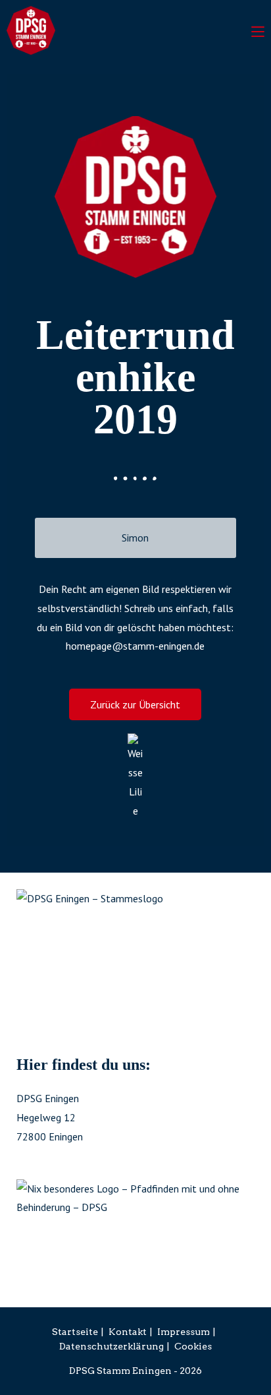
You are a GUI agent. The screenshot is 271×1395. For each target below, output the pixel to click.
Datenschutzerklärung (111, 1346)
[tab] (135, 538)
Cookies (193, 1346)
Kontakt (128, 1331)
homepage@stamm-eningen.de (135, 645)
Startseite (75, 1331)
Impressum (183, 1331)
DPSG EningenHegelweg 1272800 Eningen (49, 1117)
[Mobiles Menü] (257, 30)
